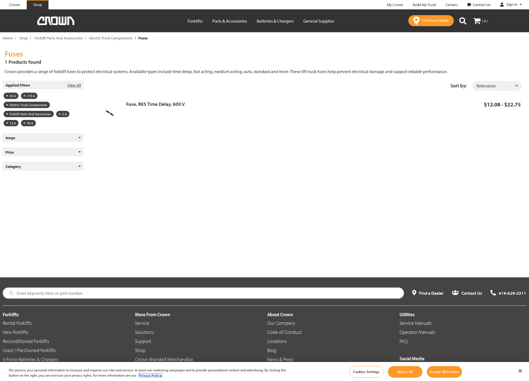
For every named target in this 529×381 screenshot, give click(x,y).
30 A (30, 123)
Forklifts (195, 21)
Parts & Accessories (229, 21)
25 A (13, 96)
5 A (64, 114)
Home (8, 38)
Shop (23, 38)
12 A (13, 123)
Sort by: (458, 85)
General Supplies (318, 21)
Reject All (405, 371)
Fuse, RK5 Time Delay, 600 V (155, 104)
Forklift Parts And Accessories (58, 38)
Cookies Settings (366, 371)
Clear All (74, 85)
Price (10, 152)
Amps (10, 137)
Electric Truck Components (111, 38)
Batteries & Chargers (275, 21)
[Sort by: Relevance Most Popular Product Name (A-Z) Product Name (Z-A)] (497, 86)
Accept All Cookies (444, 371)
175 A (31, 96)
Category (13, 166)
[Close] (520, 371)
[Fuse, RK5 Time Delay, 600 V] (111, 113)
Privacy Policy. (150, 375)
